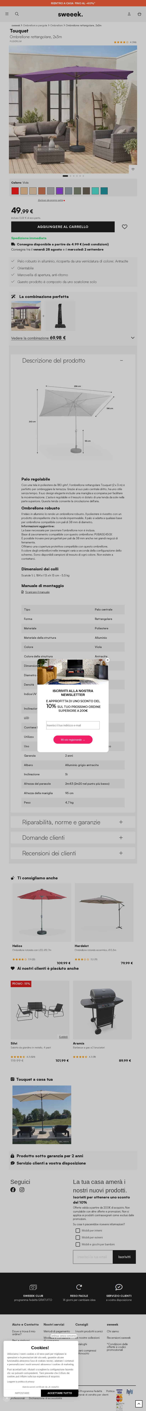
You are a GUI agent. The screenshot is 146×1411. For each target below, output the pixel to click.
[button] (7, 1398)
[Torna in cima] (138, 1403)
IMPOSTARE (22, 1393)
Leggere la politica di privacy (20, 1381)
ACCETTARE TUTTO (60, 1393)
